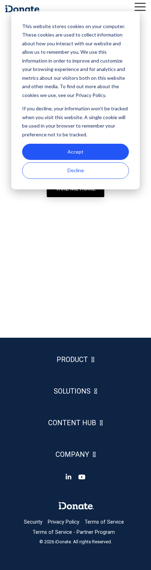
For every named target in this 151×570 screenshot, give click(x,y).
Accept (75, 152)
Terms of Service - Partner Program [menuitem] (74, 532)
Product (72, 359)
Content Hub (72, 423)
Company (72, 454)
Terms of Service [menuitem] (104, 522)
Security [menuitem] (33, 522)
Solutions (72, 391)
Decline (75, 170)
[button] (140, 6)
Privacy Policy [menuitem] (63, 522)
